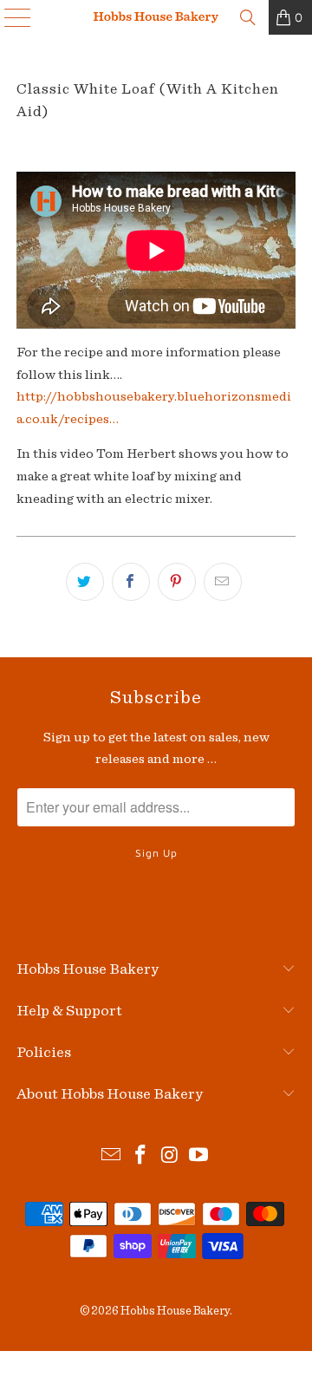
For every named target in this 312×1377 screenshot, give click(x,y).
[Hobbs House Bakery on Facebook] (140, 1157)
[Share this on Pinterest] (177, 582)
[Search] (247, 17)
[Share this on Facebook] (131, 582)
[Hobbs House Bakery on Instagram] (170, 1157)
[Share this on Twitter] (85, 582)
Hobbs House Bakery (175, 1311)
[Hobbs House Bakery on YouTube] (199, 1157)
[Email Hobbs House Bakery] (112, 1157)
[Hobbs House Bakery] (156, 17)
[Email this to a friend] (223, 582)
